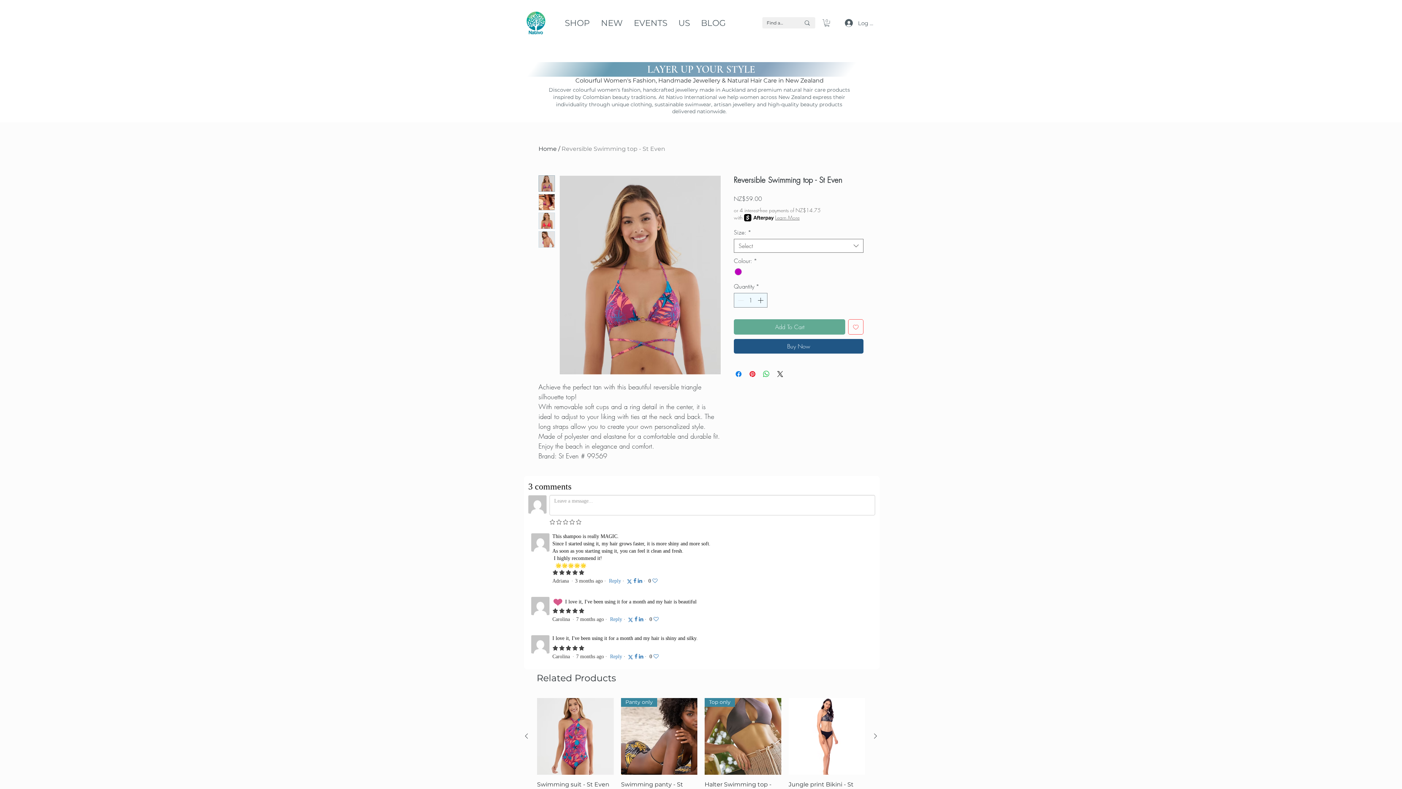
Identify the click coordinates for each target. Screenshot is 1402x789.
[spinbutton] (750, 300)
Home (548, 148)
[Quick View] (575, 597)
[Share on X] (780, 374)
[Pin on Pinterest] (752, 374)
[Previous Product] (526, 596)
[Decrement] (740, 300)
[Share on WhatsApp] (766, 374)
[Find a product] (807, 22)
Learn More (787, 217)
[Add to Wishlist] (855, 327)
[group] (701, 617)
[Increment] (761, 300)
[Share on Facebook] (738, 374)
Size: (742, 232)
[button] (827, 23)
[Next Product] (875, 596)
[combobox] (798, 246)
